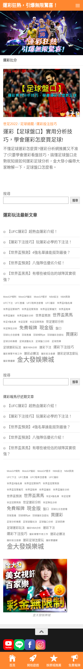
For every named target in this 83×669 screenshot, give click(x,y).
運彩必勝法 (31, 353)
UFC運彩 (50, 303)
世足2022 (10, 124)
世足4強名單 (9, 321)
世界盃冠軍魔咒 (48, 309)
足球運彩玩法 (12, 347)
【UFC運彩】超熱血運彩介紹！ (32, 232)
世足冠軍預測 (37, 321)
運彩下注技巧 (63, 347)
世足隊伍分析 (10, 328)
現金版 (46, 327)
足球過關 (27, 124)
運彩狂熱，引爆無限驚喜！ (30, 5)
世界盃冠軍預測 (30, 309)
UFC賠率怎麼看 (35, 303)
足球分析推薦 (10, 341)
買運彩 (72, 334)
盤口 (59, 328)
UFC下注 (8, 303)
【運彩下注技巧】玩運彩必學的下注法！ (39, 242)
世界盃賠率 (64, 309)
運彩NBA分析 (30, 347)
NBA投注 (54, 296)
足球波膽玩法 (26, 341)
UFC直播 (19, 303)
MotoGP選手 (40, 296)
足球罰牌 (56, 341)
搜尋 (6, 194)
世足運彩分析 (55, 321)
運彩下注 (45, 347)
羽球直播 (26, 335)
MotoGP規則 (9, 296)
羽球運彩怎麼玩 (55, 335)
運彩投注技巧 (46, 124)
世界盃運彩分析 (25, 315)
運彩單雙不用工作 (12, 353)
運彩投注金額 (48, 353)
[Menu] (77, 5)
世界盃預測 (43, 315)
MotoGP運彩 (25, 296)
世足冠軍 (23, 321)
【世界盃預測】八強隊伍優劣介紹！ (36, 263)
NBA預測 (65, 296)
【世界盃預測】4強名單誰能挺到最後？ (38, 253)
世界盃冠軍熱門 (11, 309)
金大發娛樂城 (35, 359)
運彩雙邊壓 (9, 361)
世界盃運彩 (9, 315)
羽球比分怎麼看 (11, 335)
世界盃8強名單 (64, 303)
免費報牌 (28, 327)
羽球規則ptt (39, 335)
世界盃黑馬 (63, 315)
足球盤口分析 (43, 341)
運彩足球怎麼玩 (67, 353)
